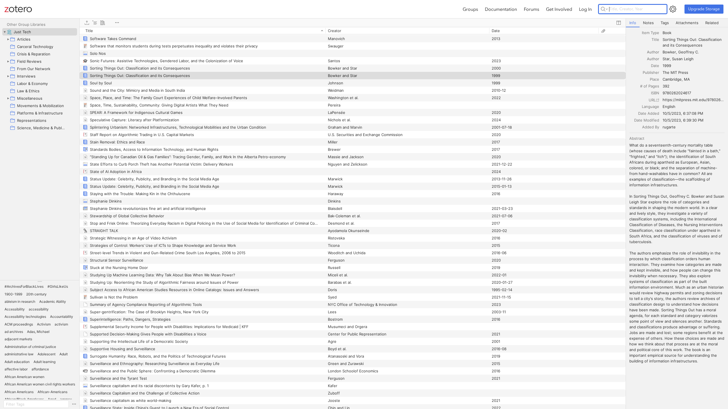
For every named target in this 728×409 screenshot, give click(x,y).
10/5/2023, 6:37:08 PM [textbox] (683, 113)
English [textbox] (669, 106)
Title (655, 39)
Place (654, 79)
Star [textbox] (666, 59)
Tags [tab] (665, 22)
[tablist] (677, 22)
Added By (650, 127)
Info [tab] (632, 22)
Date (655, 65)
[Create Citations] (94, 22)
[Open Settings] (673, 9)
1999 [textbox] (667, 65)
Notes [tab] (648, 22)
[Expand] (8, 39)
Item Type (650, 32)
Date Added (648, 113)
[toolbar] (353, 22)
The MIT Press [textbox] (675, 72)
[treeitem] (39, 32)
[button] (24, 286)
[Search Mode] (604, 9)
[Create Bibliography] (102, 22)
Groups (470, 9)
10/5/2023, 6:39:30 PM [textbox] (683, 120)
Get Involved (559, 9)
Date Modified (646, 120)
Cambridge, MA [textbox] (676, 79)
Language (650, 106)
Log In (585, 9)
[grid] (353, 218)
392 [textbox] (666, 86)
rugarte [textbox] (669, 127)
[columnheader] (202, 30)
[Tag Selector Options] (74, 404)
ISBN (655, 93)
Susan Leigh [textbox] (683, 59)
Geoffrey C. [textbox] (688, 52)
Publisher (651, 72)
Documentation (501, 9)
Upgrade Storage (704, 9)
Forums (531, 9)
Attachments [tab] (687, 22)
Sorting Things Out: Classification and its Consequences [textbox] (693, 42)
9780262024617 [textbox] (677, 93)
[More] (117, 22)
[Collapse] (4, 32)
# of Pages (649, 86)
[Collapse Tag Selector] (39, 281)
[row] (353, 30)
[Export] (86, 22)
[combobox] (694, 32)
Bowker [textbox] (669, 52)
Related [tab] (712, 22)
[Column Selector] (618, 22)
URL (652, 100)
